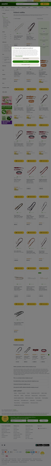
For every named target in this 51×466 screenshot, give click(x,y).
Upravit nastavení (26, 58)
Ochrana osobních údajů (19, 56)
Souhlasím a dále (26, 61)
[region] (26, 57)
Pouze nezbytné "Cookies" (26, 64)
